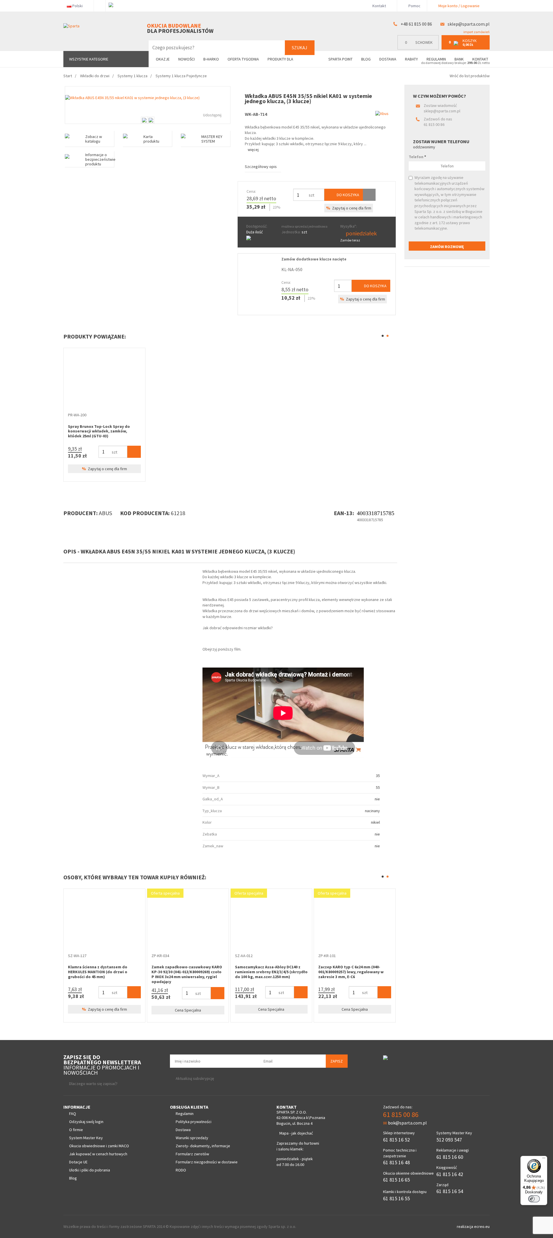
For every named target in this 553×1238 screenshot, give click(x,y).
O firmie (76, 1129)
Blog (366, 59)
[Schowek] (369, 195)
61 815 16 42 (449, 1174)
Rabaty (411, 59)
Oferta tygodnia (243, 59)
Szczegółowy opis (261, 166)
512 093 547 (449, 1139)
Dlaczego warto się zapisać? (93, 1083)
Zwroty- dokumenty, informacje (203, 1145)
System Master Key (86, 1137)
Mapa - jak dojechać (296, 1133)
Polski (77, 5)
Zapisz (336, 1061)
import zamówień (476, 32)
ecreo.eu (482, 1226)
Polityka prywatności (193, 1121)
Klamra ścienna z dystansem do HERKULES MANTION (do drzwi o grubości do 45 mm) (97, 971)
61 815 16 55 (396, 1198)
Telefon (417, 156)
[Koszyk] (134, 452)
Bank (459, 59)
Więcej (253, 149)
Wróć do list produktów (470, 75)
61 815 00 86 (434, 124)
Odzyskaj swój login (86, 1121)
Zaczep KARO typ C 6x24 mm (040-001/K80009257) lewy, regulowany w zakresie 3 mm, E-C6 (351, 971)
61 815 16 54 (449, 1191)
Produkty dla (281, 59)
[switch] (534, 1198)
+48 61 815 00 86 (416, 24)
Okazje (163, 59)
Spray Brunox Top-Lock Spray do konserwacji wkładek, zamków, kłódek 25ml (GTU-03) (99, 431)
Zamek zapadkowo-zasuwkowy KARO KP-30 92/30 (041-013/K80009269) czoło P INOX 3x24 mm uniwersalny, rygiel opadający (186, 974)
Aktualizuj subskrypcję (195, 1078)
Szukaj (299, 47)
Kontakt (379, 5)
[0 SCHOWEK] (419, 48)
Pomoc (414, 5)
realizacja (465, 1226)
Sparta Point (340, 59)
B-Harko (211, 59)
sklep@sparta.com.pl (469, 24)
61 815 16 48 (396, 1162)
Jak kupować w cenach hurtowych (98, 1153)
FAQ (72, 1113)
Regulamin (436, 59)
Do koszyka (347, 194)
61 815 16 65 (396, 1179)
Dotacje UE (78, 1162)
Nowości (186, 59)
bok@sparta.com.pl (407, 1123)
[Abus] (382, 113)
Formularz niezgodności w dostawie (207, 1162)
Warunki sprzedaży (192, 1137)
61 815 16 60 (449, 1157)
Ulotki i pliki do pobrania (89, 1170)
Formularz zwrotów (192, 1153)
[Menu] (543, 1159)
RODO (181, 1170)
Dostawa (387, 59)
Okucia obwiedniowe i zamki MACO (99, 1145)
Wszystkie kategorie (88, 59)
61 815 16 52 (396, 1139)
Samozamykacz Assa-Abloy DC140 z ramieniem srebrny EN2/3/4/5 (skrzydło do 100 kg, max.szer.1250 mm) (271, 971)
